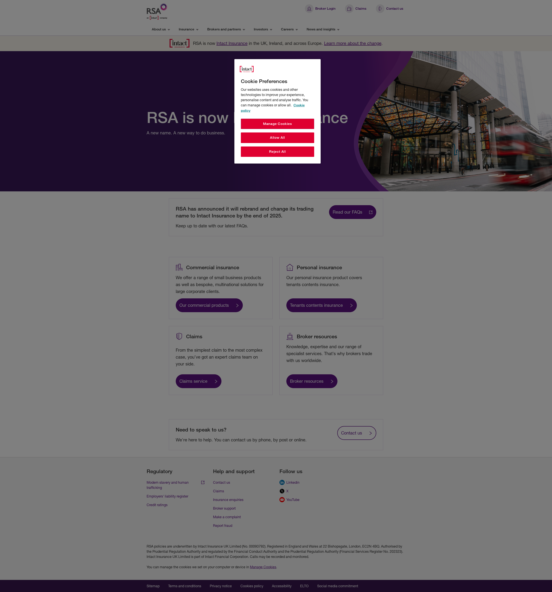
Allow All (277, 137)
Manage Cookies (277, 124)
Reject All (277, 152)
